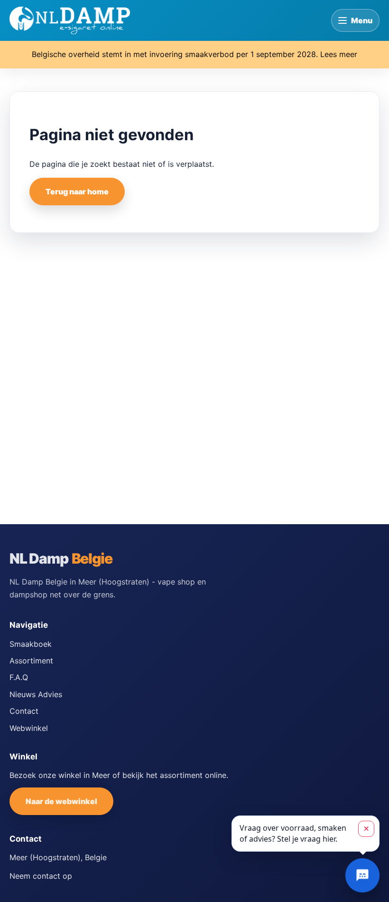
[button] (306, 834)
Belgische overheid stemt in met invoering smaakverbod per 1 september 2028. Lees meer (194, 54)
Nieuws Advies (35, 694)
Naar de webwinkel (61, 801)
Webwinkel (28, 728)
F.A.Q (18, 677)
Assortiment (31, 660)
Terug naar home (77, 191)
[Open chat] (362, 875)
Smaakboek (30, 644)
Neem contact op (40, 876)
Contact (23, 711)
